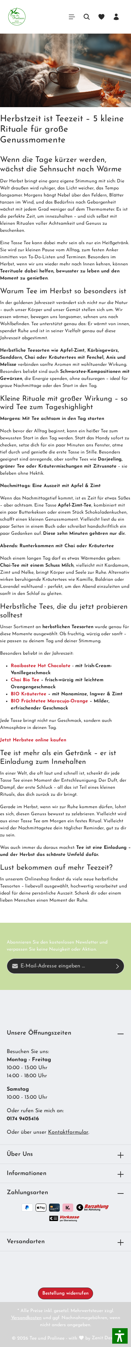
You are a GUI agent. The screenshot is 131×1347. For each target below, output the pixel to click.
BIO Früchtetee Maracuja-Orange (49, 701)
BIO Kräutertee (28, 694)
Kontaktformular (68, 1132)
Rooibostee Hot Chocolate (41, 665)
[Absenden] (117, 966)
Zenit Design (105, 1338)
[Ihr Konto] (116, 17)
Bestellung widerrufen (65, 1293)
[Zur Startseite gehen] (17, 17)
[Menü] (72, 17)
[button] (120, 1336)
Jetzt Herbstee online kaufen (33, 740)
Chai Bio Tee (25, 680)
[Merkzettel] (101, 17)
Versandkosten (26, 1317)
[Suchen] (86, 17)
